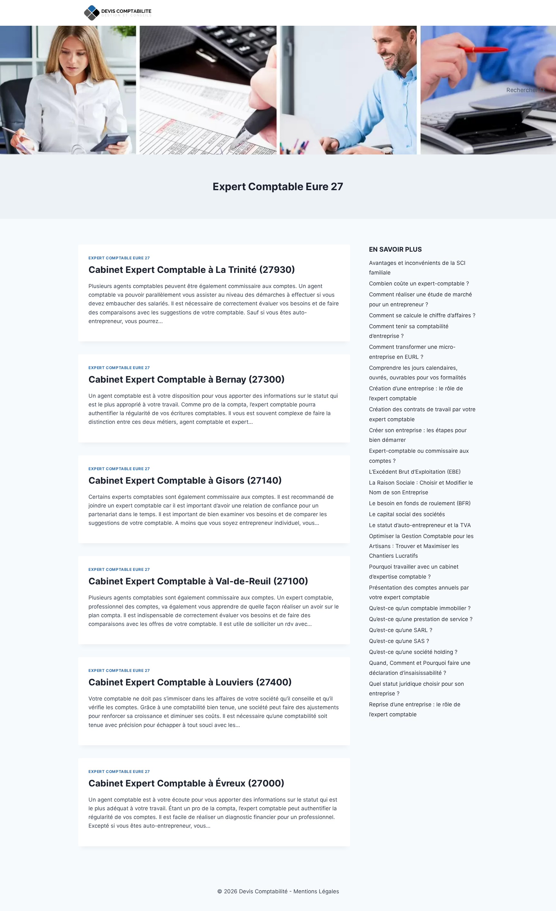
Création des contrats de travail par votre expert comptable (422, 414)
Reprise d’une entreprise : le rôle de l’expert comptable (414, 709)
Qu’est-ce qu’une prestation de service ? (421, 619)
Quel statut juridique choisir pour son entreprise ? (416, 689)
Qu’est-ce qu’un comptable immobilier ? (420, 608)
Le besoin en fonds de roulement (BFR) (420, 503)
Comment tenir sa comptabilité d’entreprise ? (409, 331)
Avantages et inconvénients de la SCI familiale (417, 268)
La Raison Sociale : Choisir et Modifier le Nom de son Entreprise (421, 487)
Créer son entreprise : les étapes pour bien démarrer (418, 435)
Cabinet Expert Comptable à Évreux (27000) (186, 783)
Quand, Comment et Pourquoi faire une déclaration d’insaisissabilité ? (419, 668)
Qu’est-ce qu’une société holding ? (413, 652)
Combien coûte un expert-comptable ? (419, 283)
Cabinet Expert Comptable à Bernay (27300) (186, 379)
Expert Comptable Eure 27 (119, 258)
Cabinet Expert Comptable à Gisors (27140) (185, 480)
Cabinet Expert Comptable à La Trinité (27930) (191, 269)
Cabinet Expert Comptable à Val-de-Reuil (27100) (198, 581)
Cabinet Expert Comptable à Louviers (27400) (190, 682)
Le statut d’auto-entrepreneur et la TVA (420, 525)
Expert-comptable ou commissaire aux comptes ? (419, 456)
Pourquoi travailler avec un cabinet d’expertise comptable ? (414, 571)
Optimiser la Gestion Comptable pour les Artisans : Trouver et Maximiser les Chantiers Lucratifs (421, 546)
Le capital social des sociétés (407, 514)
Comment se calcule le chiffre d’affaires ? (422, 315)
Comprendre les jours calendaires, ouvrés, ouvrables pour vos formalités (417, 373)
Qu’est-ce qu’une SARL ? (400, 630)
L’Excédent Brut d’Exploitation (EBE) (415, 472)
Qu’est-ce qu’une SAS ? (399, 641)
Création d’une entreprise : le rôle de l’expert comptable (416, 393)
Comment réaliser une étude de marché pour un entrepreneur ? (420, 299)
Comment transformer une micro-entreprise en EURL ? (412, 352)
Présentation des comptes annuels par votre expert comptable (419, 592)
